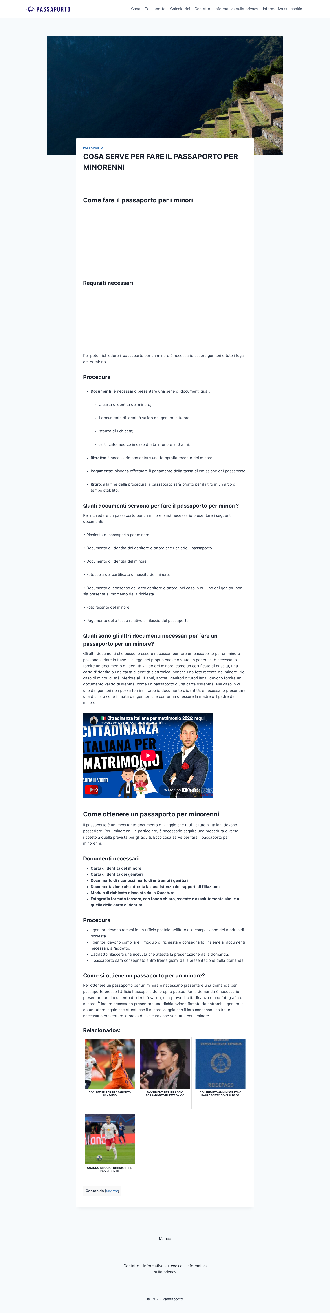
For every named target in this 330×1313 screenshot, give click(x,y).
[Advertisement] (165, 239)
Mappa (165, 1238)
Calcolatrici (180, 9)
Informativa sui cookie (282, 9)
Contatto (202, 9)
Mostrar (112, 1191)
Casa (135, 9)
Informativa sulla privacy (236, 9)
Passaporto (155, 9)
